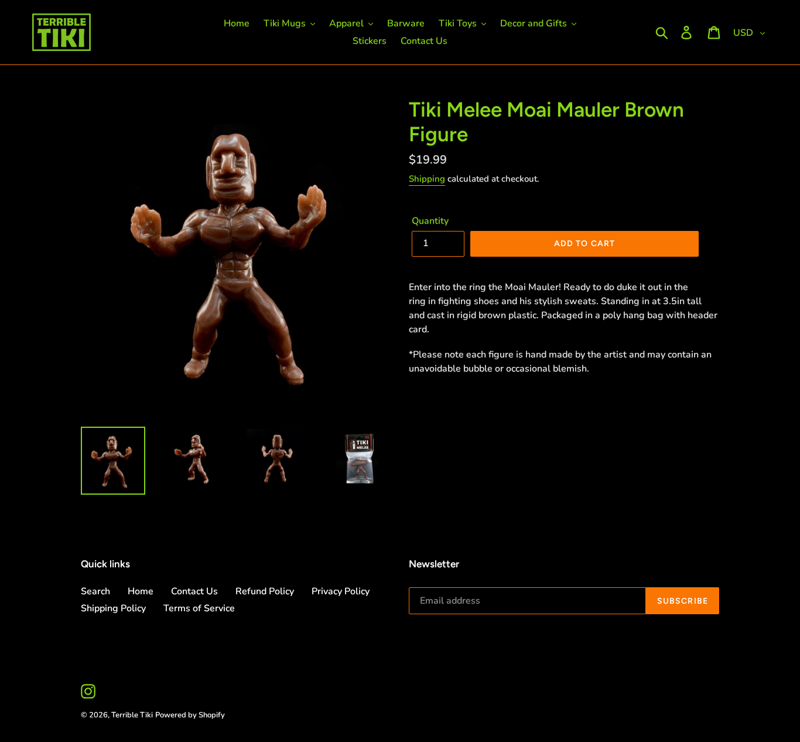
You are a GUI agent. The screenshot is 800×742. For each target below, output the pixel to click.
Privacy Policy (341, 591)
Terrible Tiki (132, 715)
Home (140, 591)
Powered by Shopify (190, 715)
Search (95, 591)
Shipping (427, 179)
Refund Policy (264, 591)
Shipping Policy (113, 608)
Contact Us (194, 591)
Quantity (430, 221)
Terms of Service (199, 608)
